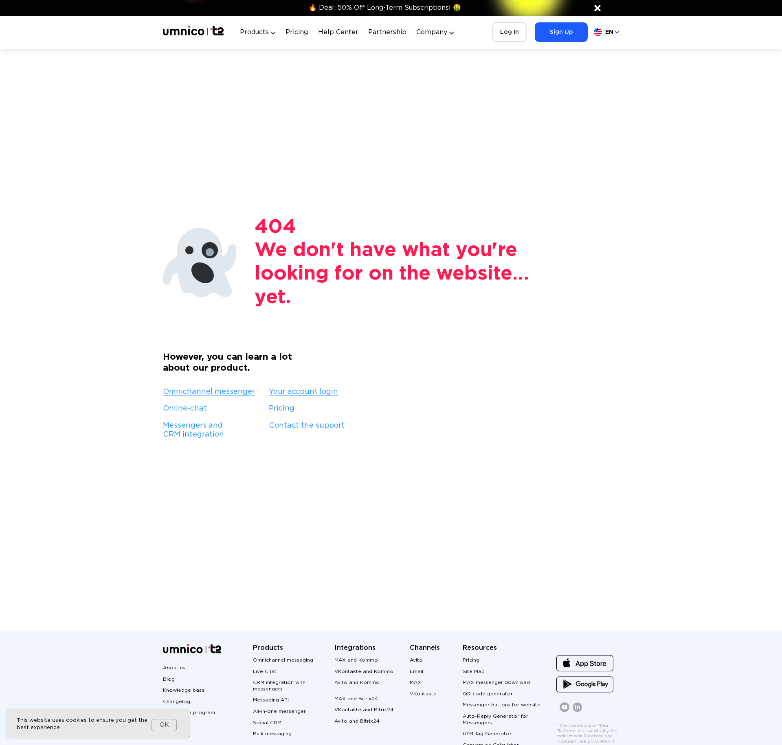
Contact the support (307, 425)
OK (164, 725)
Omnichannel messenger (209, 392)
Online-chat (185, 408)
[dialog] (98, 723)
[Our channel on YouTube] (564, 710)
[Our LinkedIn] (577, 710)
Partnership (387, 32)
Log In (509, 32)
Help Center (338, 32)
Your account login (303, 392)
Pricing (297, 32)
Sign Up (561, 32)
